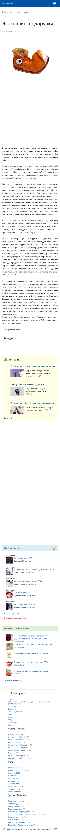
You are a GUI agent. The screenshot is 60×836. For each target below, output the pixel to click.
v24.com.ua (7, 3)
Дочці (10, 720)
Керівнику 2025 (14, 784)
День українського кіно (16, 822)
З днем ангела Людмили (17, 748)
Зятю (10, 717)
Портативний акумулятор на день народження (32, 366)
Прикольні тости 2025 (16, 792)
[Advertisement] (30, 115)
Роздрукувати (12, 338)
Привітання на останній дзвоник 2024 (31, 662)
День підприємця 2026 (24, 604)
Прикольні (27, 12)
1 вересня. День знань (16, 804)
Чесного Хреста (14, 742)
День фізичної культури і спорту (20, 825)
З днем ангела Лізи (23, 592)
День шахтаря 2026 (23, 558)
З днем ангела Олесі (16, 740)
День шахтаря (13, 801)
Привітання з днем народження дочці (31, 670)
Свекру (10, 714)
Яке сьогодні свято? (13, 680)
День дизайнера (14, 820)
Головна (8, 12)
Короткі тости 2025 (15, 786)
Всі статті (7, 417)
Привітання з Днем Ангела (26, 653)
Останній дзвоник (15, 712)
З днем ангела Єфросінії (17, 745)
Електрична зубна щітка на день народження (32, 403)
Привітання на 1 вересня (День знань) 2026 (34, 569)
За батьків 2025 (14, 776)
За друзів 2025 (13, 778)
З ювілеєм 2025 (14, 773)
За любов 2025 (13, 781)
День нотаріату (14, 806)
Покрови (11, 753)
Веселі (10, 725)
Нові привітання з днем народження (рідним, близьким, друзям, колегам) (30, 637)
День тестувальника (16, 817)
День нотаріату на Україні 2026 (28, 581)
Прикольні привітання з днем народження (33, 644)
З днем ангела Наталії (16, 737)
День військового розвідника (19, 812)
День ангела (12, 709)
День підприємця (14, 809)
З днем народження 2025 (18, 770)
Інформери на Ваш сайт (15, 617)
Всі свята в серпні (12, 613)
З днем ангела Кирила (16, 756)
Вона (18, 329)
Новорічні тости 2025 (16, 789)
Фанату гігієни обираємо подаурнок (27, 384)
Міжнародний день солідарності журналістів (25, 815)
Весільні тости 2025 (15, 768)
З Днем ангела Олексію (17, 750)
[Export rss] (54, 548)
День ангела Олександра (17, 758)
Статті (17, 12)
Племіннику (12, 722)
